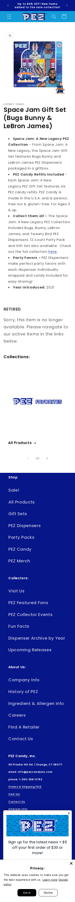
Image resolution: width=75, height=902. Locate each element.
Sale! (13, 490)
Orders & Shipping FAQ (24, 786)
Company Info (24, 680)
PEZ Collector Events (30, 614)
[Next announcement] (67, 5)
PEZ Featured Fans (28, 603)
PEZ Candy (20, 549)
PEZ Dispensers (24, 526)
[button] (9, 16)
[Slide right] (47, 458)
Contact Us (20, 739)
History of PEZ (23, 692)
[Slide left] (27, 458)
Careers (17, 715)
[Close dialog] (69, 813)
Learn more (50, 880)
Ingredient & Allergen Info (36, 703)
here (52, 251)
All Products (20, 442)
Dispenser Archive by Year (36, 638)
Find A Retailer (24, 727)
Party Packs (21, 537)
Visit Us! (14, 794)
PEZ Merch (19, 561)
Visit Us (16, 591)
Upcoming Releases (29, 650)
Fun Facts (18, 626)
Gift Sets (17, 514)
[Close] (71, 863)
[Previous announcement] (8, 5)
